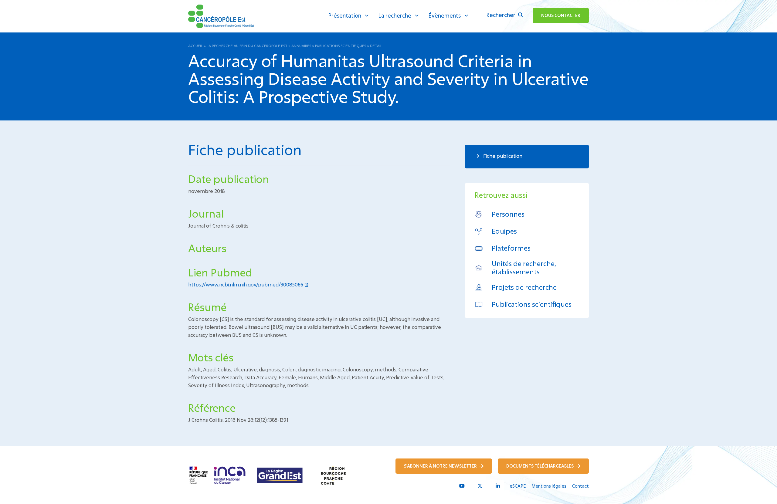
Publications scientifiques (340, 45)
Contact (580, 486)
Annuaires (301, 45)
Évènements (444, 15)
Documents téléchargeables (540, 466)
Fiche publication (502, 156)
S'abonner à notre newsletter (441, 466)
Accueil (195, 45)
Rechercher (501, 15)
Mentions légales (548, 486)
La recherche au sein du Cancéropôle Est (247, 45)
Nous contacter (560, 15)
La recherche (394, 15)
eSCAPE (518, 486)
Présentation (344, 15)
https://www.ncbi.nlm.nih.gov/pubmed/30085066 (245, 284)
